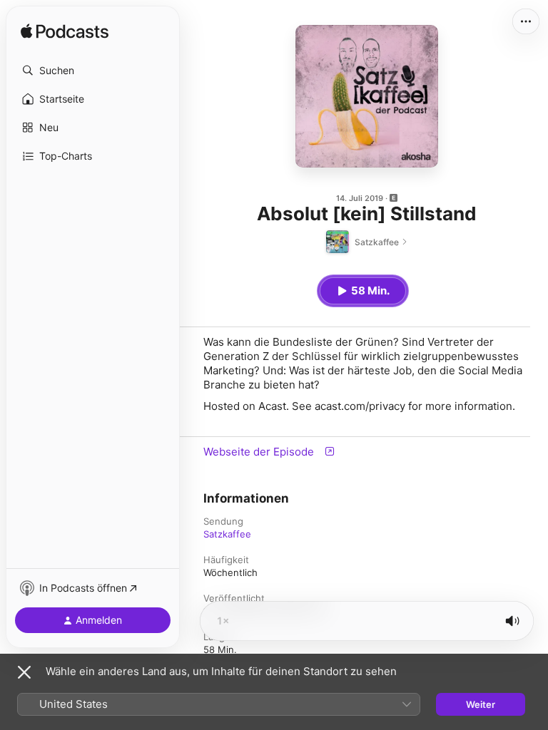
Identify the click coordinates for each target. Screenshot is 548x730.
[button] (93, 70)
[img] (64, 32)
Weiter (480, 704)
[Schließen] (24, 672)
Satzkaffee (227, 534)
